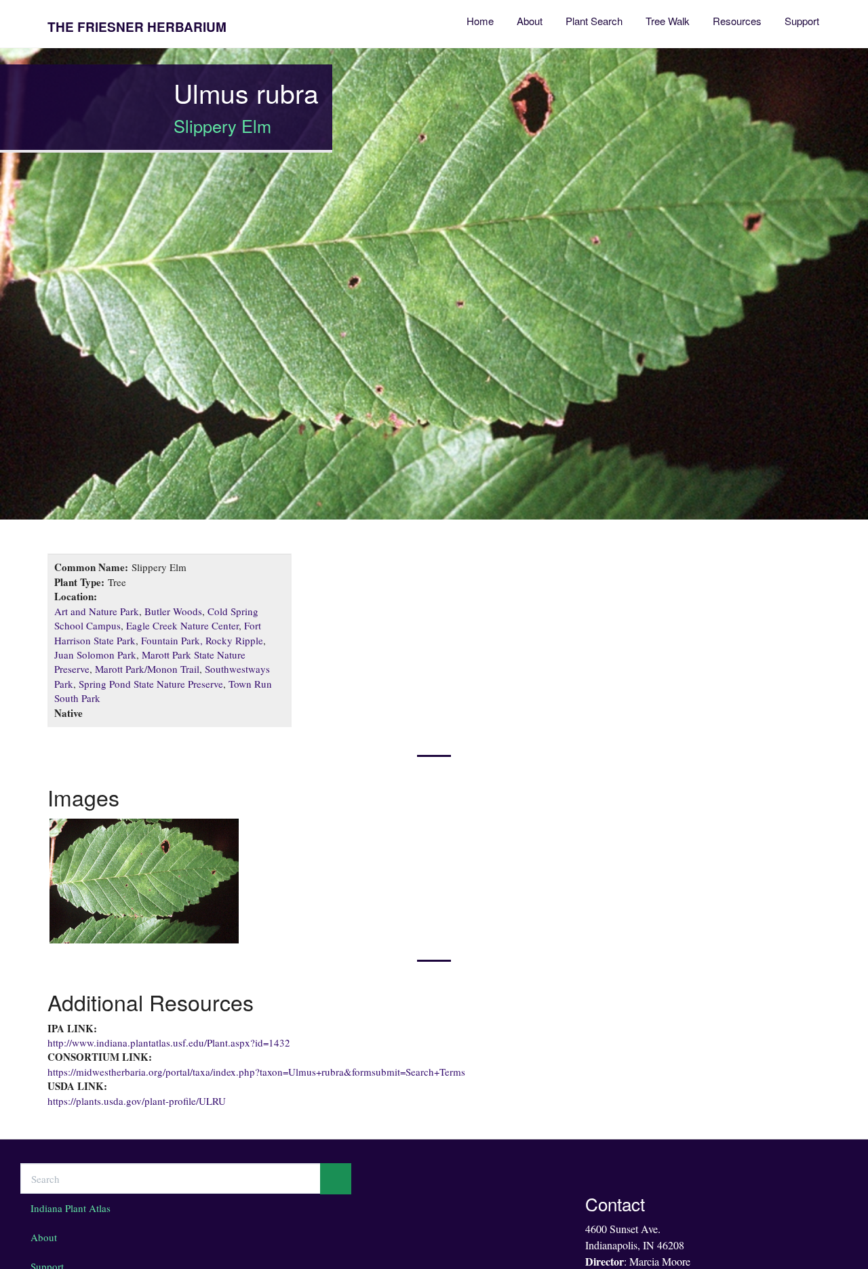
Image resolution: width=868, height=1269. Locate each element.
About (529, 21)
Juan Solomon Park (95, 654)
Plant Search (594, 21)
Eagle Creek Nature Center (182, 625)
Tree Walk (668, 21)
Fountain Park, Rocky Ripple (202, 640)
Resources (737, 21)
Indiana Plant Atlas (71, 1208)
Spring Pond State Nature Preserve (151, 683)
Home (480, 21)
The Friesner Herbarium (136, 27)
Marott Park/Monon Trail (147, 669)
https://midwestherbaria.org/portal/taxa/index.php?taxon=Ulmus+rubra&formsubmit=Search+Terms (256, 1071)
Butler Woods (173, 611)
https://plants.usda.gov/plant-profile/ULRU (136, 1101)
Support (802, 21)
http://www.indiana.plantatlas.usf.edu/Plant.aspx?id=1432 (168, 1042)
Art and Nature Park (96, 611)
